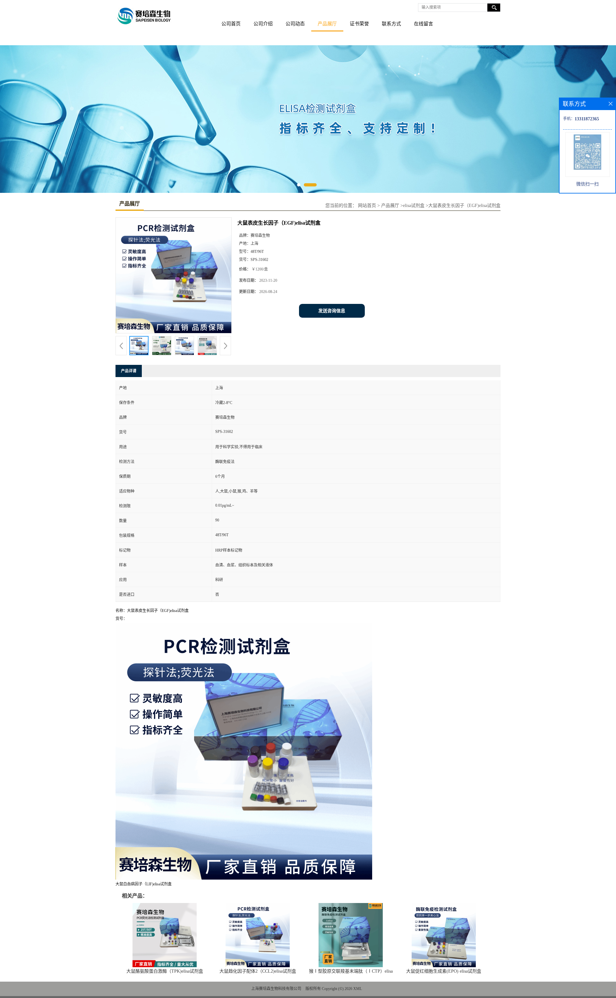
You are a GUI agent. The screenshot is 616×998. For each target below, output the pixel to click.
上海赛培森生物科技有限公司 (276, 988)
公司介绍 (263, 23)
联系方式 (391, 23)
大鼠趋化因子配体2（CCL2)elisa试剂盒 (257, 971)
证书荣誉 (359, 23)
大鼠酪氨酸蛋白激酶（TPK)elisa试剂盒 (164, 971)
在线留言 (423, 23)
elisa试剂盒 (413, 205)
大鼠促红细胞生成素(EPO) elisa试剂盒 (443, 971)
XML (357, 988)
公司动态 (295, 23)
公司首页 (231, 23)
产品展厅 (327, 23)
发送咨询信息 (331, 310)
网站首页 (367, 205)
